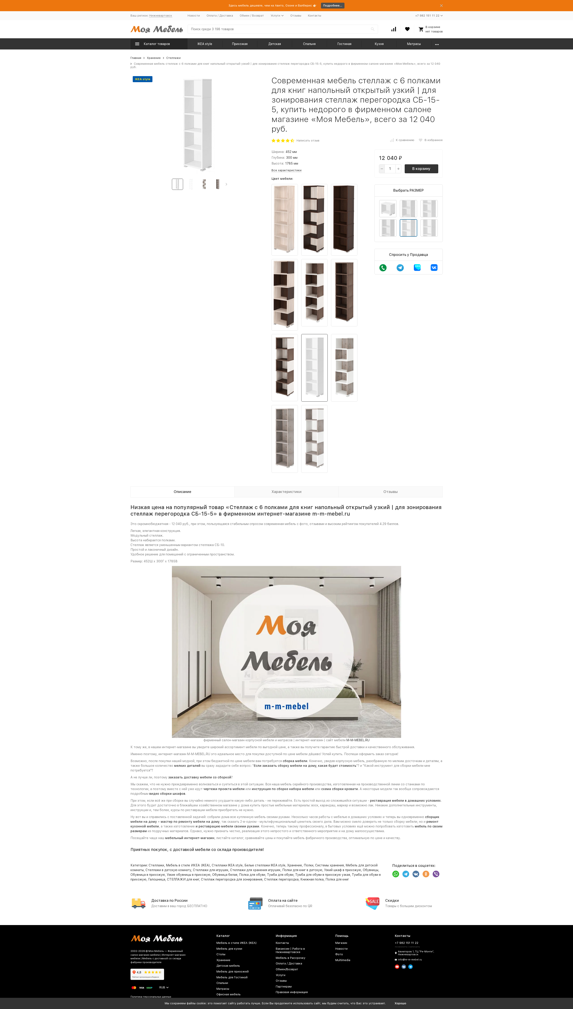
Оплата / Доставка (220, 15)
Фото (339, 954)
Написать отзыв (308, 140)
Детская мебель (228, 965)
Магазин (341, 943)
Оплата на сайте (283, 900)
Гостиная (344, 44)
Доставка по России (169, 900)
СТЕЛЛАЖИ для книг (183, 879)
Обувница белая (224, 874)
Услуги (280, 975)
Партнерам (284, 986)
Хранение (154, 58)
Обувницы (370, 870)
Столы (220, 954)
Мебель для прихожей (232, 971)
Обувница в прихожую (147, 874)
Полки (308, 865)
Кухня (379, 44)
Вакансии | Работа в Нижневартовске (290, 950)
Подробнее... (332, 5)
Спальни (222, 983)
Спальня (309, 44)
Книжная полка (312, 879)
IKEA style (205, 44)
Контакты (314, 15)
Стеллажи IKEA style (227, 865)
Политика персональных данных (150, 996)
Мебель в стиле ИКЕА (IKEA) (188, 865)
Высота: (278, 163)
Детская (274, 44)
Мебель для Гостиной (232, 977)
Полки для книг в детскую (302, 870)
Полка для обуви (252, 874)
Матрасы (414, 44)
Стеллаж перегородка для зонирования (231, 879)
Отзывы (295, 15)
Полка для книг (337, 879)
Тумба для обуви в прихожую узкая (322, 874)
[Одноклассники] (426, 874)
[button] (226, 184)
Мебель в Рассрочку (290, 958)
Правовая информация (292, 992)
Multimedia (342, 960)
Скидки (392, 900)
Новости (194, 15)
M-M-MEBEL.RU (358, 740)
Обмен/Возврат (287, 969)
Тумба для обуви (280, 874)
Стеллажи (173, 58)
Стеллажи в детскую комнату (168, 870)
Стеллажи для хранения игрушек (255, 870)
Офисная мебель (228, 994)
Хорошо (400, 1003)
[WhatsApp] (395, 874)
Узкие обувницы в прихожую (188, 874)
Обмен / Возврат (252, 15)
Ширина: (278, 152)
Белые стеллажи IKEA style (264, 865)
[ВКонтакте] (416, 874)
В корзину (421, 169)
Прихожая (240, 44)
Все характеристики (286, 170)
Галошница (156, 879)
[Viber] (436, 874)
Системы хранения (329, 865)
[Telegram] (405, 874)
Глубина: (278, 157)
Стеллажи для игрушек (210, 870)
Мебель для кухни (229, 948)
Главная (135, 58)
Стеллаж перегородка (281, 879)
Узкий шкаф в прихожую (342, 870)
